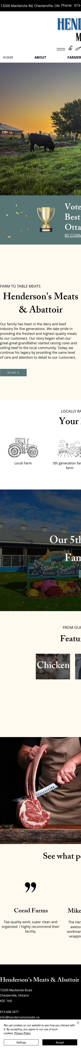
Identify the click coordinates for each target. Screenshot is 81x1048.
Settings (21, 1042)
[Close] (75, 1024)
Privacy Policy (22, 1033)
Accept (60, 1042)
